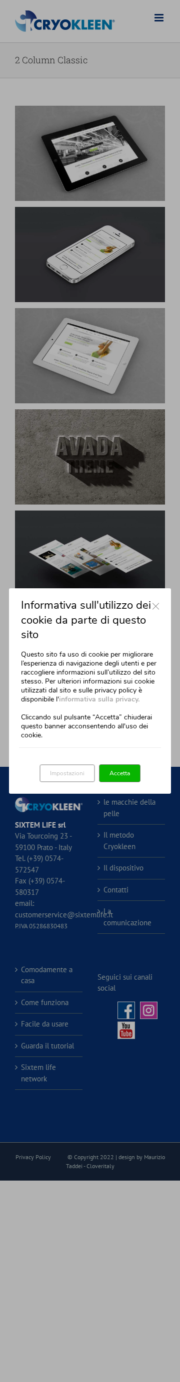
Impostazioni (67, 773)
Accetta (120, 773)
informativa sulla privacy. (99, 699)
